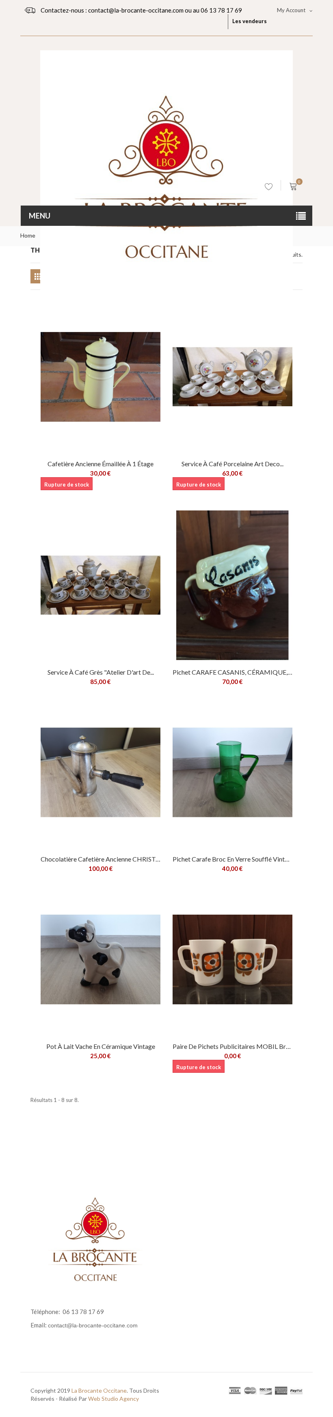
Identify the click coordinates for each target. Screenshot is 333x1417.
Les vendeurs (249, 21)
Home (27, 235)
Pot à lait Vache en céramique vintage (100, 1046)
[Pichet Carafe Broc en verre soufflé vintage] (232, 772)
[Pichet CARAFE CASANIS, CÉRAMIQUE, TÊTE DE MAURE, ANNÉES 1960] (232, 585)
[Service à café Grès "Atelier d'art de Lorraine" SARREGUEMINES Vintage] (100, 585)
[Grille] (37, 276)
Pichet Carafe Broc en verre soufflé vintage (232, 859)
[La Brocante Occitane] (166, 107)
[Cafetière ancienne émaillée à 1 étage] (100, 377)
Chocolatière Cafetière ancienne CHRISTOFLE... (100, 859)
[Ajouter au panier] (148, 522)
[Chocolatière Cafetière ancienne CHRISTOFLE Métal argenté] (100, 772)
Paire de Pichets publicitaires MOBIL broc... (232, 1046)
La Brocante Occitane (99, 1390)
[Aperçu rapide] (113, 331)
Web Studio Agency (113, 1398)
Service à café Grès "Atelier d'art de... (101, 672)
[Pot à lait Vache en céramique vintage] (100, 959)
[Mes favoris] (269, 188)
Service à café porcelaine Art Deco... (232, 463)
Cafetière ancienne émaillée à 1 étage (101, 463)
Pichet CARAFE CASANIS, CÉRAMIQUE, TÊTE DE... (232, 672)
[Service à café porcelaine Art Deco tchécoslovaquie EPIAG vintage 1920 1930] (232, 377)
